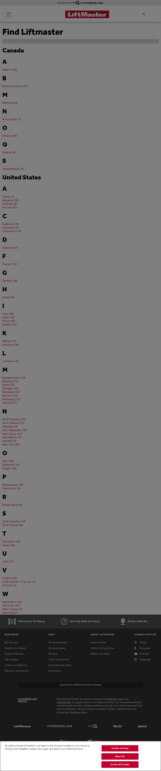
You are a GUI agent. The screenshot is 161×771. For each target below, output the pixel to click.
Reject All (120, 756)
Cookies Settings (119, 748)
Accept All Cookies (120, 764)
